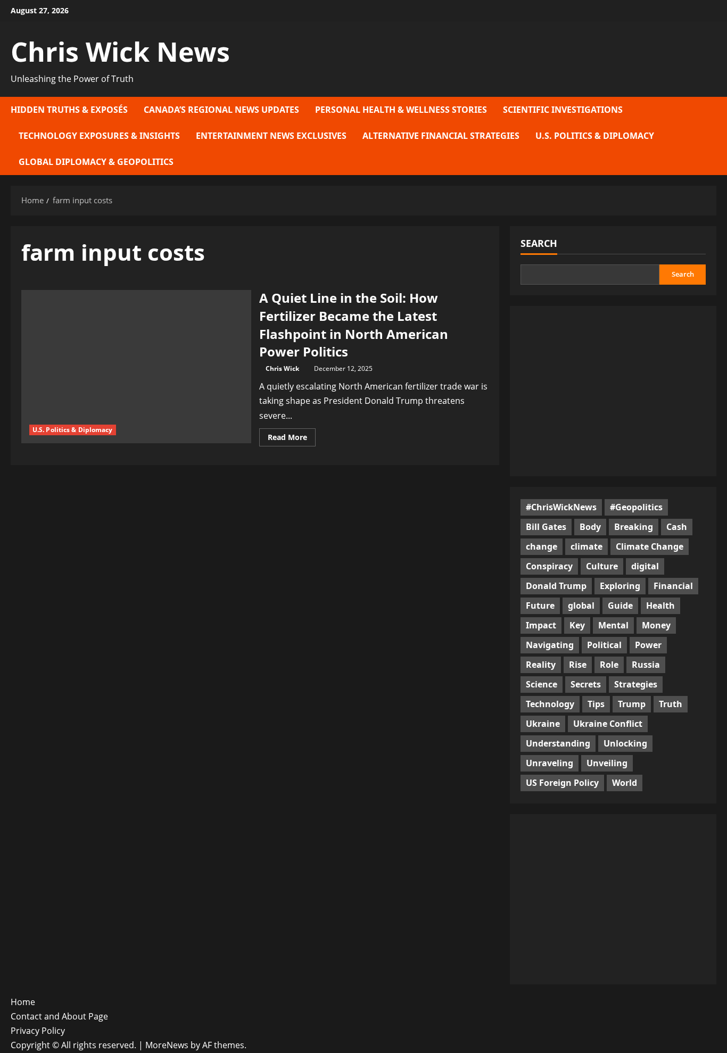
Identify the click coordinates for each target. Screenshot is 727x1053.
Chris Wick (282, 368)
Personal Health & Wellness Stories (401, 109)
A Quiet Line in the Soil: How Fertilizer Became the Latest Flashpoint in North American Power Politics (353, 324)
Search (539, 243)
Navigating (550, 645)
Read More (292, 439)
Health (660, 605)
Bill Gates (546, 527)
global (581, 605)
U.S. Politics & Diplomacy (594, 136)
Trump (632, 704)
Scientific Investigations (563, 109)
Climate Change (649, 546)
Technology (550, 704)
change (541, 546)
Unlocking (625, 743)
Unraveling (549, 763)
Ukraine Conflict (607, 723)
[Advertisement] (613, 391)
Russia (646, 664)
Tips (596, 704)
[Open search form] (713, 136)
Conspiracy (549, 566)
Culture (602, 566)
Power (648, 645)
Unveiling (606, 763)
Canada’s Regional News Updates (221, 109)
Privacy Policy (38, 1031)
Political (604, 645)
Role (609, 664)
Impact (541, 625)
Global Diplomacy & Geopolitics (96, 162)
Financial (673, 586)
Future (540, 605)
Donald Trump (556, 586)
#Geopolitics (636, 507)
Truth (670, 704)
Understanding (558, 743)
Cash (676, 527)
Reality (541, 664)
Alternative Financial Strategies (440, 136)
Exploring (620, 586)
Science (541, 684)
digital (645, 566)
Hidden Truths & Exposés (69, 109)
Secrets (586, 684)
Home (23, 1002)
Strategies (635, 684)
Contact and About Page (59, 1016)
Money (656, 625)
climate (586, 546)
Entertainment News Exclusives (271, 136)
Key (577, 625)
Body (590, 527)
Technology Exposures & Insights (99, 136)
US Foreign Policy (562, 783)
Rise (577, 664)
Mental (613, 625)
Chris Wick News (120, 52)
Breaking (633, 527)
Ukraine (543, 723)
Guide (620, 605)
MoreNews (166, 1045)
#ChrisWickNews (561, 507)
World (624, 783)
